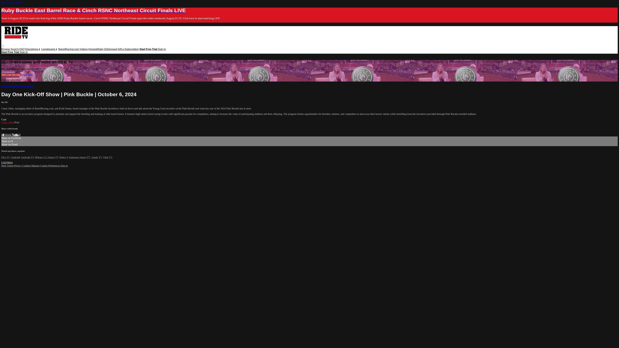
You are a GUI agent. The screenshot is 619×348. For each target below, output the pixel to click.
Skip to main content (11, 2)
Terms (10, 165)
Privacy (18, 165)
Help (4, 165)
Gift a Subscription (128, 49)
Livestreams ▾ (49, 49)
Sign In (24, 52)
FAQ (22, 49)
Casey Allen (7, 122)
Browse (6, 49)
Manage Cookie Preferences (46, 165)
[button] (3, 46)
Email (17, 135)
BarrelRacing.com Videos (73, 49)
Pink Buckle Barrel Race (17, 86)
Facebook (6, 135)
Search (15, 49)
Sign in (162, 49)
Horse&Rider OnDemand (102, 49)
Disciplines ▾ (32, 49)
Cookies (26, 165)
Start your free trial (11, 74)
